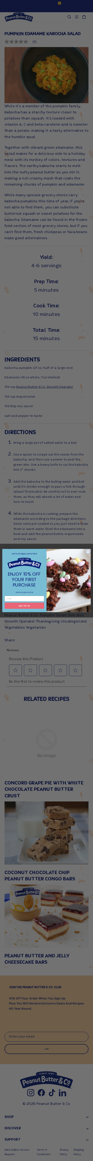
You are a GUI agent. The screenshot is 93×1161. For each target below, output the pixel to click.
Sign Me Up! (24, 605)
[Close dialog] (88, 552)
